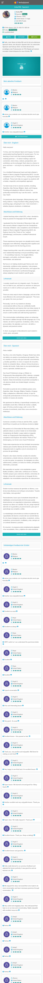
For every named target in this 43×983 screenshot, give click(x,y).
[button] (3, 2)
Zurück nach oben (21, 338)
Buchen (35, 37)
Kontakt (22, 37)
